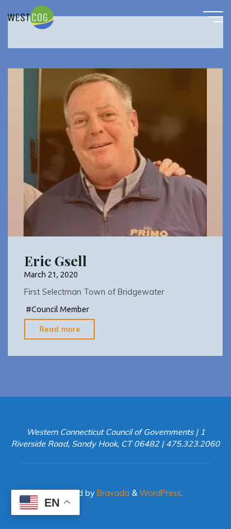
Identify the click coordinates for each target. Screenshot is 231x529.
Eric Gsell (55, 261)
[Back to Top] (187, 485)
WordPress (160, 493)
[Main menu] (213, 16)
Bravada (112, 493)
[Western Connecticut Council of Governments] (31, 17)
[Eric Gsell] (115, 152)
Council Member (60, 309)
